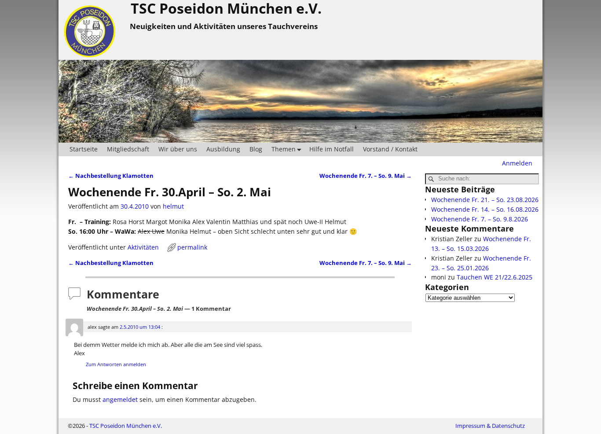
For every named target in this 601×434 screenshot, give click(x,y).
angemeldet (120, 399)
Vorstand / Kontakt (390, 149)
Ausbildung (223, 149)
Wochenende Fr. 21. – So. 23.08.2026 (485, 199)
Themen (283, 149)
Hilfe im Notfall (331, 149)
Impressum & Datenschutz (490, 426)
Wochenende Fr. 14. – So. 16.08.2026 (485, 209)
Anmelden (517, 163)
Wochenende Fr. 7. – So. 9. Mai (365, 176)
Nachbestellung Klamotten (111, 176)
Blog (255, 149)
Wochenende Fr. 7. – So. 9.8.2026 (479, 219)
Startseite (84, 149)
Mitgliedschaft (128, 149)
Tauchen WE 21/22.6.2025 (494, 277)
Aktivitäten (143, 247)
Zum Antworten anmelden (116, 364)
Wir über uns (177, 149)
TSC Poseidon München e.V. (125, 426)
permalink (192, 247)
